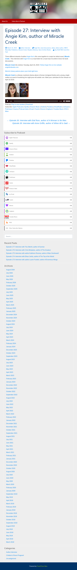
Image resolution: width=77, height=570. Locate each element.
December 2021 (11, 423)
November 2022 (11, 388)
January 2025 (10, 311)
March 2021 (10, 452)
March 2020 (10, 484)
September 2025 (11, 289)
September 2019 (11, 494)
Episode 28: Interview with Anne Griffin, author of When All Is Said (41, 123)
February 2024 (11, 343)
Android (43, 107)
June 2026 (9, 276)
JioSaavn (66, 107)
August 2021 (10, 436)
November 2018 (11, 516)
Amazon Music (35, 107)
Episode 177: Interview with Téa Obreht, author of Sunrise (25, 247)
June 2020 (9, 478)
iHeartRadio (58, 107)
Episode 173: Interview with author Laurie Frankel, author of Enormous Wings (32, 259)
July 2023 (9, 362)
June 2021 (9, 443)
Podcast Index (24, 109)
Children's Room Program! (15, 555)
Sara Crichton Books (45, 50)
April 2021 (9, 449)
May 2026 (9, 279)
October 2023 (10, 353)
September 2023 (11, 356)
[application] (38, 101)
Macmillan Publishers (11, 50)
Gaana (16, 109)
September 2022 (11, 394)
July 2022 (9, 401)
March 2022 (10, 414)
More (7, 111)
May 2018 (9, 535)
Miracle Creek (22, 50)
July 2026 (9, 273)
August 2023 (10, 359)
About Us (5, 21)
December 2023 (11, 350)
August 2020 (10, 471)
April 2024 (9, 337)
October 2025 (10, 286)
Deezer (42, 109)
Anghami (49, 109)
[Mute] (64, 101)
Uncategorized (11, 558)
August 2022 (10, 398)
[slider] (68, 101)
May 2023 (9, 369)
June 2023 (9, 366)
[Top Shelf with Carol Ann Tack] (38, 8)
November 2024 (11, 318)
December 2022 (11, 385)
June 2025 (9, 295)
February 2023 (11, 378)
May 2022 (9, 407)
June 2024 (9, 330)
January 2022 (10, 420)
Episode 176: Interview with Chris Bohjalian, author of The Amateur (28, 250)
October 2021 (10, 430)
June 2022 (9, 404)
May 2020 (9, 481)
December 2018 (11, 513)
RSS (66, 109)
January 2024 (10, 346)
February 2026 (11, 282)
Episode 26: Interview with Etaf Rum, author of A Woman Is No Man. (37, 120)
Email (32, 109)
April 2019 (9, 500)
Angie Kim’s (31, 56)
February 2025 (11, 308)
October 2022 (10, 391)
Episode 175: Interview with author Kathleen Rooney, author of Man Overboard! (32, 253)
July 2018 (9, 529)
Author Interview (25, 48)
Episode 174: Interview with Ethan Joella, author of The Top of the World (30, 256)
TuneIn (37, 109)
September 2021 (11, 433)
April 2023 (9, 372)
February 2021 (11, 455)
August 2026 (10, 270)
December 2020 (11, 462)
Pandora (50, 107)
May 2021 (9, 446)
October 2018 (10, 519)
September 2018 (11, 523)
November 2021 (11, 427)
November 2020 (11, 465)
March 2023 (10, 375)
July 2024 (9, 327)
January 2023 (10, 382)
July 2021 (9, 439)
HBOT (66, 48)
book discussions (46, 48)
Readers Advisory (33, 50)
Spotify (26, 107)
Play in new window (18, 104)
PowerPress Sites (42, 566)
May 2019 (9, 497)
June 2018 (9, 532)
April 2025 (9, 302)
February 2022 (11, 417)
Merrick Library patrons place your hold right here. (21, 71)
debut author (59, 48)
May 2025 (9, 298)
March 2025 (10, 305)
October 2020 (10, 468)
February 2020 (11, 487)
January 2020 (10, 491)
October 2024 (10, 321)
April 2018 (9, 539)
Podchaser (8, 109)
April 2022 (9, 411)
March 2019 (10, 503)
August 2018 (10, 526)
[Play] (8, 101)
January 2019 (10, 510)
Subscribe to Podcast (18, 21)
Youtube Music (58, 109)
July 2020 (9, 475)
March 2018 (10, 542)
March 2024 (10, 340)
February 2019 (11, 507)
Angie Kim (37, 48)
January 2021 (10, 459)
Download (29, 104)
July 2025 (9, 292)
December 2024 (11, 314)
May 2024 (9, 334)
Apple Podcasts (18, 107)
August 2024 (10, 324)
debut (53, 48)
